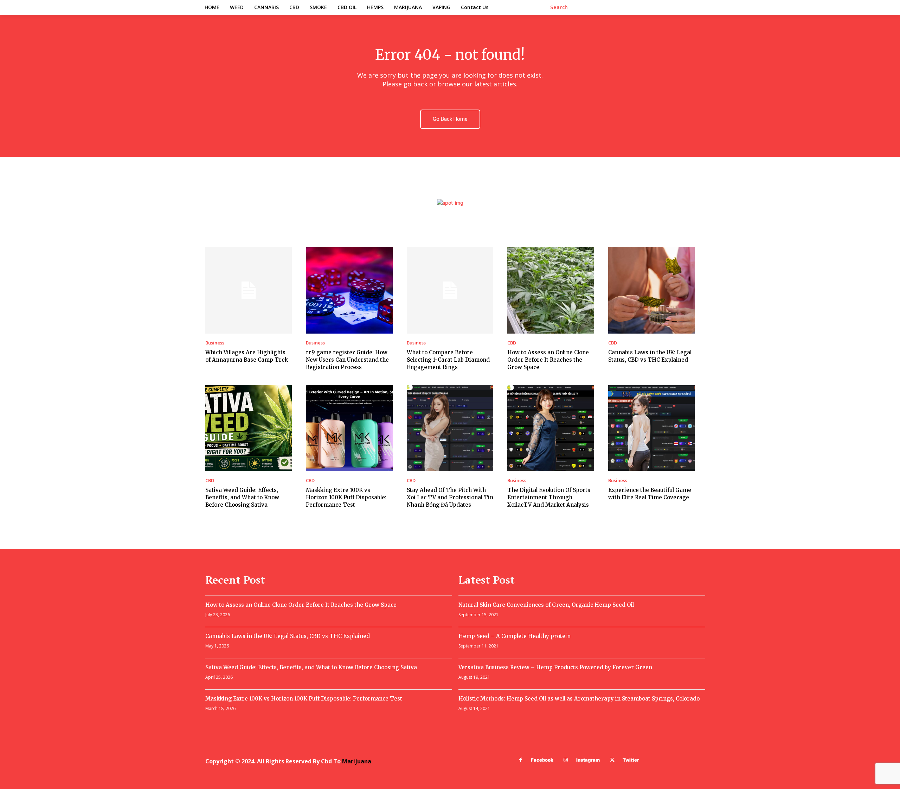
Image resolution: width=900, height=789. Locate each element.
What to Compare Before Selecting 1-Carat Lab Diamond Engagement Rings (448, 359)
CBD (511, 343)
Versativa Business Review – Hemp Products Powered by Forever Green (555, 667)
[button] (559, 7)
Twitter (631, 760)
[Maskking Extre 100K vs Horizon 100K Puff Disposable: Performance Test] (349, 428)
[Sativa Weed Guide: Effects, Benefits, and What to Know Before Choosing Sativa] (248, 428)
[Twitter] (612, 760)
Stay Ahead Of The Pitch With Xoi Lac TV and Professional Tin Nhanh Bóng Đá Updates (450, 497)
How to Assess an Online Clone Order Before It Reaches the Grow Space (548, 359)
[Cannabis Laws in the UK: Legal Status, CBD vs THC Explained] (651, 290)
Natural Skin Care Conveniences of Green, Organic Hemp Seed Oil (546, 604)
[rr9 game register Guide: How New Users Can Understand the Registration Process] (349, 290)
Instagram (588, 760)
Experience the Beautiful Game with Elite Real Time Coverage (649, 494)
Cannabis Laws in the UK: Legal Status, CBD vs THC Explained (287, 636)
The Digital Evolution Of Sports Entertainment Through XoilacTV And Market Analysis (548, 497)
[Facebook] (520, 760)
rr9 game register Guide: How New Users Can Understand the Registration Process (347, 359)
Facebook (542, 760)
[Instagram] (566, 760)
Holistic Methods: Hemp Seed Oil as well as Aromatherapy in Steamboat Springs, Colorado (579, 698)
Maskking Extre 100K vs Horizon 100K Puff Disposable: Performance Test (346, 497)
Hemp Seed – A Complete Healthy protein (514, 636)
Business (214, 343)
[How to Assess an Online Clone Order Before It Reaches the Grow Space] (550, 290)
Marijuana (356, 761)
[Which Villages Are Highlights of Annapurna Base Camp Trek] (248, 290)
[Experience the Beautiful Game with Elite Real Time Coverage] (651, 428)
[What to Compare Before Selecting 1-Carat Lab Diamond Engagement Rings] (450, 290)
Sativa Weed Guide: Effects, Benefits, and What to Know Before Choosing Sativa (242, 497)
